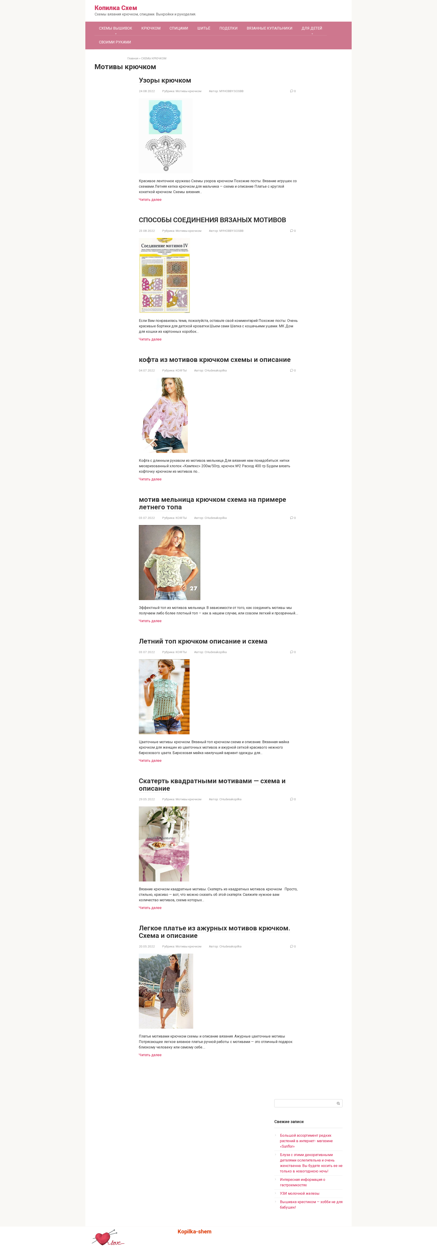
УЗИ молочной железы (300, 1193)
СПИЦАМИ (179, 28)
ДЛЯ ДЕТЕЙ (312, 28)
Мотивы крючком (188, 91)
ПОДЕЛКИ (228, 28)
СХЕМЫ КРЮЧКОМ (153, 58)
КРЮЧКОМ (150, 28)
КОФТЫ (181, 370)
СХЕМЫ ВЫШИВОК (115, 28)
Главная (132, 58)
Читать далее (150, 199)
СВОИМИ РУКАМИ (115, 42)
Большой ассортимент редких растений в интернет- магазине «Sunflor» (306, 1141)
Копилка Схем (116, 8)
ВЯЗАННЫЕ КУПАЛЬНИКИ (269, 28)
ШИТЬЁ (203, 28)
